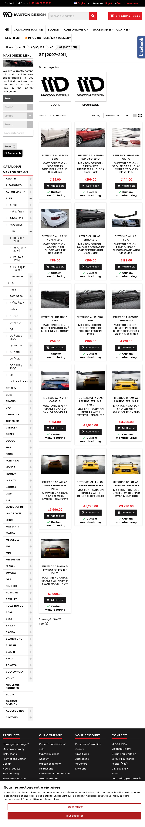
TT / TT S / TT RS (19, 381)
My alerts (80, 768)
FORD (9, 454)
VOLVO (10, 678)
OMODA (11, 573)
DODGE (10, 441)
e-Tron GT (16, 322)
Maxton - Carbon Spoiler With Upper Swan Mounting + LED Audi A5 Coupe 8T (55, 584)
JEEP (9, 493)
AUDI (9, 198)
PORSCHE (12, 592)
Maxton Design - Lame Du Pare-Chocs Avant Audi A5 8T (126, 248)
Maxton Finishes (48, 778)
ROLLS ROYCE (14, 606)
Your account (87, 735)
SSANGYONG (14, 639)
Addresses (82, 759)
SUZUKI (10, 652)
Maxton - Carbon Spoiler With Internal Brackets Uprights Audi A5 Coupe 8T (90, 496)
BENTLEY (11, 388)
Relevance (117, 115)
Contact (9, 3)
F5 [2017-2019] (18, 258)
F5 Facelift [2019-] (19, 268)
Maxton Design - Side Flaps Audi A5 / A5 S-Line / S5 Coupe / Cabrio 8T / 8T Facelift (55, 331)
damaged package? (16, 744)
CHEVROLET (13, 414)
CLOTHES (122, 29)
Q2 (11, 329)
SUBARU (11, 645)
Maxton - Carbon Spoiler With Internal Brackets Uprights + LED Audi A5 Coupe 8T (55, 499)
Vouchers (81, 764)
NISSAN (10, 566)
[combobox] (18, 98)
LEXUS (9, 520)
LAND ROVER (14, 513)
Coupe (55, 105)
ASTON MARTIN (15, 192)
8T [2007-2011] (19, 239)
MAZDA (10, 533)
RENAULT (11, 599)
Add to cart (55, 185)
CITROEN (11, 427)
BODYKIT (53, 29)
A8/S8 (13, 309)
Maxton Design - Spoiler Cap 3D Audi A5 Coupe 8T (55, 409)
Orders (79, 749)
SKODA (10, 632)
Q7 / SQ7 (15, 358)
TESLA (9, 658)
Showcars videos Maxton (54, 773)
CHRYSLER (12, 421)
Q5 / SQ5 (15, 352)
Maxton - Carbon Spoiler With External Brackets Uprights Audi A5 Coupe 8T (126, 412)
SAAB (9, 612)
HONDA (10, 467)
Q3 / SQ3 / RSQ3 (16, 337)
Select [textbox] (9, 98)
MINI (9, 553)
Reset (9, 146)
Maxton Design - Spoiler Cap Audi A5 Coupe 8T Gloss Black (126, 167)
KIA (8, 500)
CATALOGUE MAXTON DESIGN (15, 169)
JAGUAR (11, 487)
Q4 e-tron (16, 345)
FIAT (8, 447)
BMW (9, 394)
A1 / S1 (13, 205)
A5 (13, 231)
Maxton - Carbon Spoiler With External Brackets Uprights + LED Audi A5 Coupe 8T (90, 415)
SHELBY (10, 625)
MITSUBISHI (13, 559)
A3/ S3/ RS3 (17, 211)
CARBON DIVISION (76, 29)
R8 (11, 375)
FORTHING (12, 460)
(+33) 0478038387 (40, 3)
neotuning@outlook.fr (126, 778)
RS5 (14, 289)
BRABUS (11, 401)
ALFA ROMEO (14, 185)
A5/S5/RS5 (16, 225)
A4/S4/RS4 (16, 218)
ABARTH (11, 178)
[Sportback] (91, 87)
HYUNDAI (11, 474)
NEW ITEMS (12, 38)
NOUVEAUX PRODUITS (13, 686)
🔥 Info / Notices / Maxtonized (46, 38)
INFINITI (11, 480)
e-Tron (14, 316)
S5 (13, 283)
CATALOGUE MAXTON (28, 29)
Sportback (90, 105)
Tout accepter (74, 816)
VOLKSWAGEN (15, 672)
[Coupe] (55, 87)
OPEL (9, 579)
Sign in (109, 3)
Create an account (128, 3)
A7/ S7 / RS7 (17, 303)
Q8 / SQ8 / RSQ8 (16, 366)
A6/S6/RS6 (16, 296)
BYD (8, 408)
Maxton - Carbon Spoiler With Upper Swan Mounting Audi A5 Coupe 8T (126, 494)
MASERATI (12, 526)
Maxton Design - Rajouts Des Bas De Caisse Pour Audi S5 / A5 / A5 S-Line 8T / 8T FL (90, 250)
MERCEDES (12, 540)
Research (14, 153)
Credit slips (82, 754)
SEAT (9, 619)
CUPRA (10, 434)
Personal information (88, 744)
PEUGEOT (12, 586)
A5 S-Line (17, 276)
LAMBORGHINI (15, 507)
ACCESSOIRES (102, 29)
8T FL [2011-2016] (19, 249)
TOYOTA (11, 665)
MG (8, 546)
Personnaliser (74, 807)
